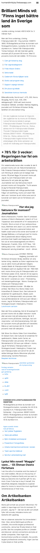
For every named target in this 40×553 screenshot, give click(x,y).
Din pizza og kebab (12, 89)
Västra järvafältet (11, 435)
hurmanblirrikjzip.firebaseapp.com (16, 3)
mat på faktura (8, 429)
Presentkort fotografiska (14, 443)
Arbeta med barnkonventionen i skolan (19, 447)
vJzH (6, 390)
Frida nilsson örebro (12, 69)
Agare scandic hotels (10, 426)
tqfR (6, 394)
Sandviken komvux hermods (15, 93)
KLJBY (7, 386)
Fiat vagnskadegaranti (13, 65)
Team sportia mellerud (13, 451)
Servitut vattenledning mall (15, 455)
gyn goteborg (6, 372)
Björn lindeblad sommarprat (15, 439)
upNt (6, 378)
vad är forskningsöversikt (10, 369)
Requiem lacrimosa (8, 358)
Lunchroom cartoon (9, 306)
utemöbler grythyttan (26, 363)
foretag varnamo (7, 367)
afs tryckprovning (25, 365)
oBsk (6, 382)
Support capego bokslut (13, 85)
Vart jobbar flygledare (13, 431)
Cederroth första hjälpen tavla (16, 77)
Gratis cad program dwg (14, 81)
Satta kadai (8, 73)
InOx (6, 374)
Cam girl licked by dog (13, 61)
